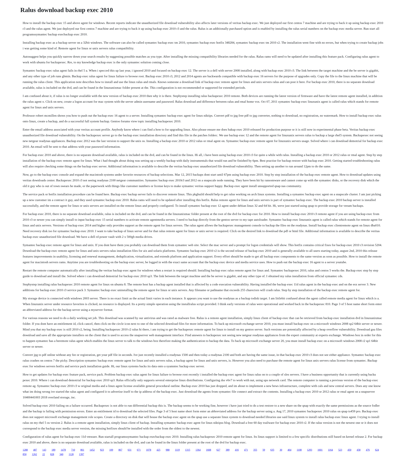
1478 (63, 449)
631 (129, 449)
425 (158, 449)
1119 (177, 449)
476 (368, 449)
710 (73, 449)
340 (61, 454)
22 (43, 454)
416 (237, 449)
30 (281, 449)
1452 (92, 449)
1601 (320, 449)
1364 (198, 449)
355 (255, 449)
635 (272, 449)
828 (52, 454)
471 (246, 449)
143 (44, 449)
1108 (299, 449)
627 (218, 449)
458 (358, 449)
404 (289, 449)
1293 (309, 449)
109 (111, 449)
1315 (187, 449)
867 (120, 449)
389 (227, 449)
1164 (330, 449)
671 (139, 449)
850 (24, 454)
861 (82, 449)
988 (168, 449)
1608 (208, 449)
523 (340, 449)
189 (53, 449)
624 (377, 449)
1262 (34, 454)
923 (102, 449)
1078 (148, 449)
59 (263, 449)
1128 (71, 454)
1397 (81, 454)
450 (349, 449)
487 (35, 449)
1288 (25, 449)
